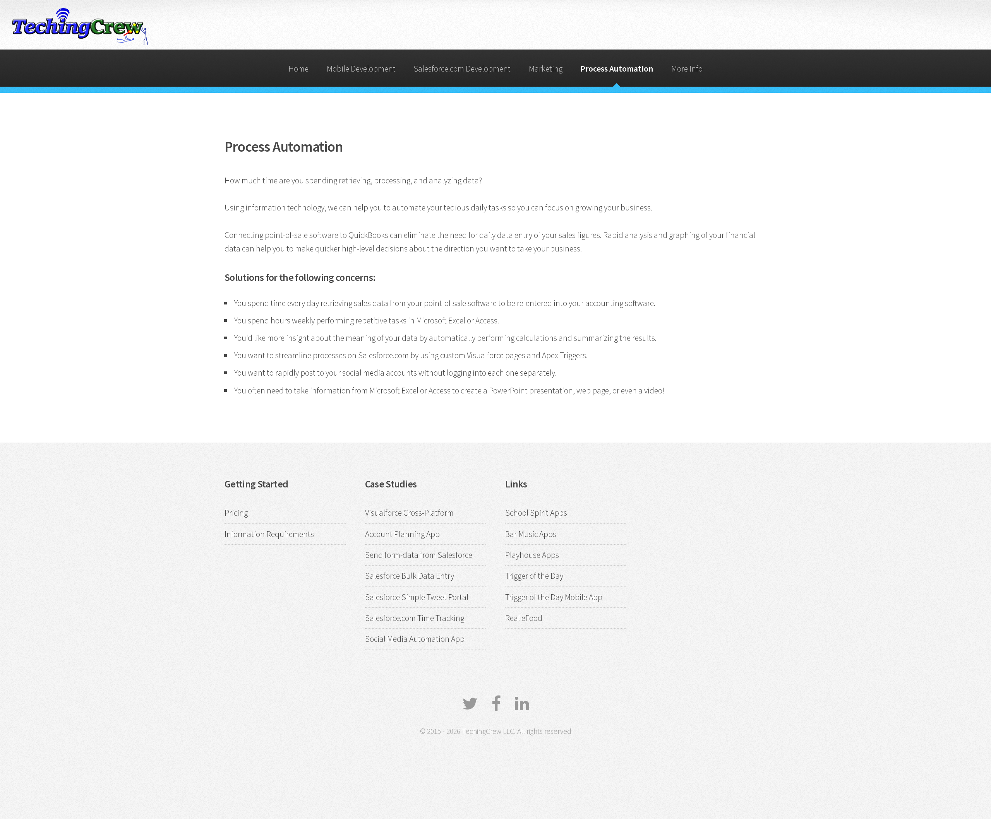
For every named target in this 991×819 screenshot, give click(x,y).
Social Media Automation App (415, 639)
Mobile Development (361, 68)
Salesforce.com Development (462, 68)
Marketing (545, 68)
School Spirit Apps (536, 513)
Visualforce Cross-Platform (409, 513)
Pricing (236, 513)
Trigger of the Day (534, 576)
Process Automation (616, 68)
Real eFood (523, 618)
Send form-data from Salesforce (418, 555)
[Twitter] (470, 703)
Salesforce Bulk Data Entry (409, 576)
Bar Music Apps (530, 534)
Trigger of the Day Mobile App (553, 597)
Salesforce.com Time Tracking (414, 618)
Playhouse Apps (532, 555)
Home (298, 68)
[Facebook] (496, 703)
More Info (687, 68)
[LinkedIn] (522, 703)
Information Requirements (269, 534)
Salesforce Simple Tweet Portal (416, 597)
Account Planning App (402, 534)
